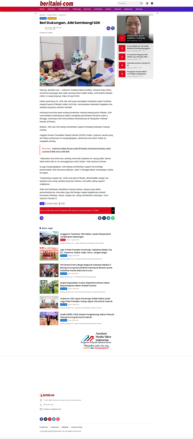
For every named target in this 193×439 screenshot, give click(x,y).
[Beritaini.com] (56, 3)
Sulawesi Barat (52, 18)
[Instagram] (58, 419)
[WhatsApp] (113, 218)
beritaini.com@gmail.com (52, 409)
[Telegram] (108, 218)
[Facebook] (100, 218)
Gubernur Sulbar (52, 203)
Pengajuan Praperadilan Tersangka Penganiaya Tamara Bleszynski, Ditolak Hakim (138, 73)
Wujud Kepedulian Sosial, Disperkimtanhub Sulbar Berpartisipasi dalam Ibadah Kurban (85, 284)
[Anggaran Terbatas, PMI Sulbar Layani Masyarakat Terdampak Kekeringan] (49, 238)
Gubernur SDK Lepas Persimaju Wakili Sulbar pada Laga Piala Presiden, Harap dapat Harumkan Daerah (86, 300)
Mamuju (63, 240)
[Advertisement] (67, 375)
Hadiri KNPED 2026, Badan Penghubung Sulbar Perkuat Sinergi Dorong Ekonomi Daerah (87, 316)
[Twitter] (104, 218)
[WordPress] (54, 419)
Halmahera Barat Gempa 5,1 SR (138, 64)
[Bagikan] (113, 28)
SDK (63, 203)
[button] (141, 3)
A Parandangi (48, 27)
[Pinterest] (49, 419)
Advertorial (43, 18)
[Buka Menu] (152, 3)
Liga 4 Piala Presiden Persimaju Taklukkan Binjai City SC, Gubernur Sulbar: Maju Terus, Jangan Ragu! (86, 251)
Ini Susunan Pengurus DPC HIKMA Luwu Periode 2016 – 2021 (138, 56)
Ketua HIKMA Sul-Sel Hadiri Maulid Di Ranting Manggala (138, 47)
